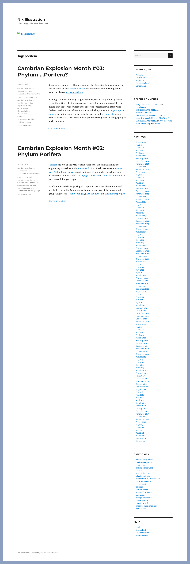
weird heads (141, 509)
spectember (141, 495)
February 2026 (142, 158)
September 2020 (142, 321)
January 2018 (141, 408)
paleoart (21, 91)
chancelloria (22, 108)
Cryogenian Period (90, 175)
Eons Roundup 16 (143, 83)
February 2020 (142, 341)
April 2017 (140, 433)
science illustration (144, 492)
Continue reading (57, 128)
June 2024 (140, 207)
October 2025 (141, 167)
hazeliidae (21, 188)
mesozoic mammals (144, 481)
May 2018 (140, 398)
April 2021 (140, 302)
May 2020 (140, 332)
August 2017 (141, 422)
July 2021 (139, 294)
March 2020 (141, 338)
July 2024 (139, 205)
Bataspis (139, 75)
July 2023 (139, 235)
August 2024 (141, 202)
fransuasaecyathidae (26, 119)
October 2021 (141, 286)
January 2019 (141, 376)
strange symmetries (144, 498)
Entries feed (141, 530)
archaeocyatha (32, 97)
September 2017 (142, 419)
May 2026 (140, 150)
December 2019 (142, 346)
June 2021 (140, 297)
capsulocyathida (24, 106)
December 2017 (142, 411)
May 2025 (140, 180)
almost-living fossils (144, 460)
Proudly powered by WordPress (45, 553)
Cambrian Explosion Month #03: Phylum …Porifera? (60, 71)
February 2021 (141, 308)
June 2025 (140, 177)
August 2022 (141, 262)
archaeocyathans (74, 92)
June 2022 (140, 267)
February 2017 (141, 438)
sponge (28, 122)
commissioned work (144, 468)
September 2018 (142, 387)
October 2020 (141, 319)
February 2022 (142, 278)
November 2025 (142, 164)
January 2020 (141, 343)
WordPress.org (142, 535)
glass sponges (92, 193)
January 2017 (141, 441)
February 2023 (142, 248)
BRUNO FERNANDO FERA (146, 110)
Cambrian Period (77, 88)
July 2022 (139, 264)
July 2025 (139, 175)
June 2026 (140, 148)
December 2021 (142, 281)
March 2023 (141, 245)
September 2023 (142, 229)
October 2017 (141, 417)
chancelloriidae (24, 114)
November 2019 (142, 349)
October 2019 (141, 351)
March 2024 (141, 216)
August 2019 (141, 357)
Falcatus (156, 124)
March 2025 (141, 186)
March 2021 (141, 305)
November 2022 (142, 254)
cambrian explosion (25, 88)
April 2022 (140, 273)
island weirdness (143, 476)
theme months (33, 94)
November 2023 (142, 224)
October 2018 (141, 384)
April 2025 (140, 183)
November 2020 (142, 316)
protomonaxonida (25, 191)
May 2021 (140, 300)
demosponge (23, 185)
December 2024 (142, 191)
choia (27, 183)
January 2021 (141, 311)
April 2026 (140, 153)
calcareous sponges (115, 193)
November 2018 (142, 381)
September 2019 (142, 354)
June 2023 (140, 237)
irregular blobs (108, 114)
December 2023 (142, 221)
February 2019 (142, 373)
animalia (21, 97)
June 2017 (140, 427)
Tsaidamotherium (143, 113)
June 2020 (140, 330)
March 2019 (141, 370)
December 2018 (142, 379)
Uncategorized (142, 503)
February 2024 (142, 218)
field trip (139, 471)
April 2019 (140, 368)
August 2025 (141, 172)
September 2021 (142, 289)
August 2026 (141, 142)
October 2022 (141, 256)
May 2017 (140, 430)
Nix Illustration (31, 19)
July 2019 (139, 360)
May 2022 (140, 270)
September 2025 (142, 169)
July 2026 (140, 145)
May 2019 (140, 365)
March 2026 (141, 156)
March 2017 (141, 436)
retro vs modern (142, 490)
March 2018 (141, 403)
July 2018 (139, 392)
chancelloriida (23, 111)
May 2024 (140, 210)
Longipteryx (141, 107)
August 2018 (141, 389)
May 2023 (140, 240)
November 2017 (142, 414)
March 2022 (141, 275)
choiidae (34, 183)
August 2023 (141, 232)
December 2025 (142, 161)
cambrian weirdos (25, 103)
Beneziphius (141, 86)
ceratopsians (141, 465)
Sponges (52, 164)
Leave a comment (25, 125)
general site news (143, 473)
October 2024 (141, 197)
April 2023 (140, 243)
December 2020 (142, 313)
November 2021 (142, 283)
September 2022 (142, 259)
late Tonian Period (112, 175)
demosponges (77, 193)
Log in (138, 527)
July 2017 (139, 425)
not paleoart (141, 484)
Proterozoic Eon (86, 168)
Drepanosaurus (165, 121)
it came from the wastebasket (148, 479)
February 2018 (141, 406)
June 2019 (140, 362)
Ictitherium (140, 78)
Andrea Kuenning (143, 124)
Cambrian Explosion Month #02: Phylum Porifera (60, 151)
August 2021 (141, 292)
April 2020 (140, 335)
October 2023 (141, 226)
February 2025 (142, 188)
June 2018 (140, 395)
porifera (20, 122)
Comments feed (142, 533)
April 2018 (140, 400)
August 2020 (141, 324)
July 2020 (139, 327)
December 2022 (142, 251)
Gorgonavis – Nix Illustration (148, 105)
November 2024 (142, 194)
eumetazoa (22, 116)
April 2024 (140, 213)
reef (72, 85)
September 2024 (142, 199)
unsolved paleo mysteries (146, 506)
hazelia (33, 185)
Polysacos (140, 80)
